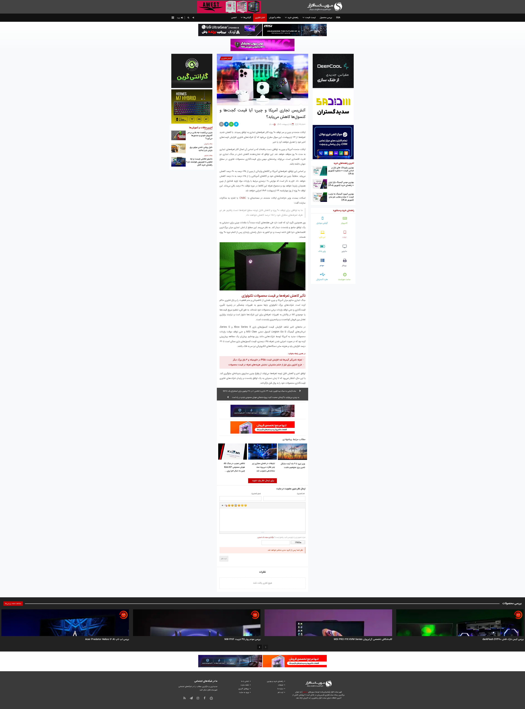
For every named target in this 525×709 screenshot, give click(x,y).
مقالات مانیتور (208, 156)
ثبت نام (280, 692)
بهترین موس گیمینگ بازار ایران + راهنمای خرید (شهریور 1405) (341, 184)
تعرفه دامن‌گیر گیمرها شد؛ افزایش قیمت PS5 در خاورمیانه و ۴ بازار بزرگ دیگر (267, 360)
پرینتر (344, 265)
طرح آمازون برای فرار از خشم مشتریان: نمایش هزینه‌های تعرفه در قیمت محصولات (265, 365)
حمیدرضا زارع (300, 124)
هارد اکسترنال (322, 279)
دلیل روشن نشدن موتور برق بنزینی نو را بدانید (201, 149)
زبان (238, 505)
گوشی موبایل (322, 223)
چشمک (245, 505)
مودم (322, 265)
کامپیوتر (344, 223)
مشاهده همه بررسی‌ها (13, 603)
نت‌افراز (305, 692)
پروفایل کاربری (243, 688)
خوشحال (232, 505)
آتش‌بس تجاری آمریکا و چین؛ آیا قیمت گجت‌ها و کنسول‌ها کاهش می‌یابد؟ (262, 113)
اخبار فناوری (226, 58)
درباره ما (280, 688)
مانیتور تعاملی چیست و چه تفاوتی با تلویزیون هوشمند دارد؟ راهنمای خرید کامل (199, 162)
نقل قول (222, 505)
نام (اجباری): (301, 494)
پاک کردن (225, 505)
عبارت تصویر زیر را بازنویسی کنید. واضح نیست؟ (281, 537)
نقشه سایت (244, 685)
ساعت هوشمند (344, 279)
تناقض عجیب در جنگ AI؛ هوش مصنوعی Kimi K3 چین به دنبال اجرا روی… (234, 467)
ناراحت (242, 505)
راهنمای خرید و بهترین (275, 681)
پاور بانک (322, 251)
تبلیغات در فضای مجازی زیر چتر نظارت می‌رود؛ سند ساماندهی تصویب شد (263, 467)
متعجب (235, 505)
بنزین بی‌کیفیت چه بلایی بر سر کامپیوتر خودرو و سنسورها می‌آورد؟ (200, 135)
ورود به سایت (244, 692)
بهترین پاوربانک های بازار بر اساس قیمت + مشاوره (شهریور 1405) (341, 170)
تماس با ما (245, 681)
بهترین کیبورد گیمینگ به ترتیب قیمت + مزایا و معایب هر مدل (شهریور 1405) (341, 197)
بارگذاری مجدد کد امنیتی (265, 537)
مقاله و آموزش (208, 144)
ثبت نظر (224, 558)
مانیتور (344, 251)
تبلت (344, 237)
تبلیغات (280, 685)
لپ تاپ (322, 237)
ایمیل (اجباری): (256, 494)
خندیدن (229, 505)
